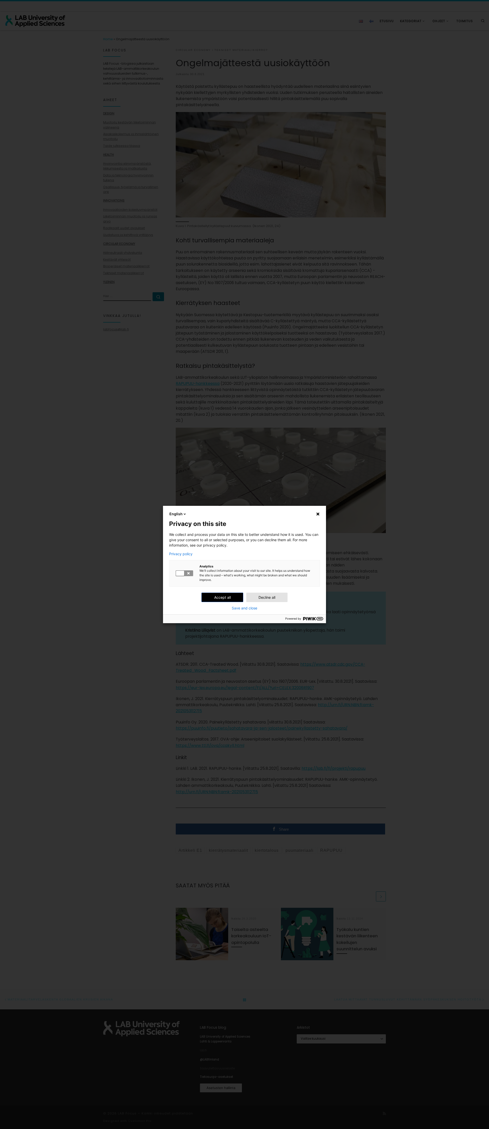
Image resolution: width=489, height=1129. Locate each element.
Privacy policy (181, 554)
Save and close (244, 608)
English (176, 514)
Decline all (267, 597)
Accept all (222, 597)
